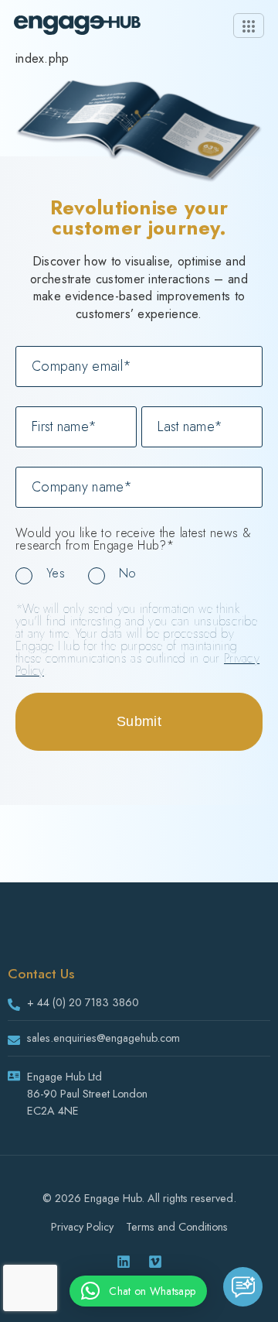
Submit (139, 721)
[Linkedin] (123, 1262)
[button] (138, 1291)
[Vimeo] (155, 1262)
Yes (55, 573)
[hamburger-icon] (248, 25)
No (128, 573)
